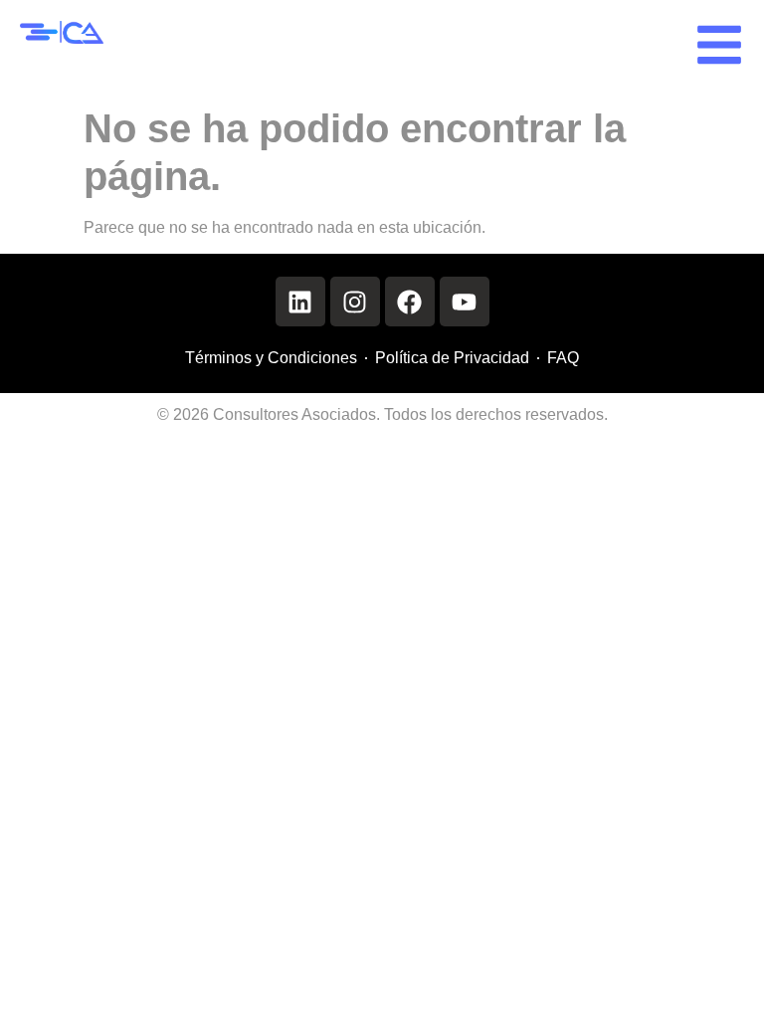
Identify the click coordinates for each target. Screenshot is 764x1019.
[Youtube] (464, 301)
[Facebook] (410, 301)
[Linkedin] (300, 301)
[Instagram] (355, 301)
